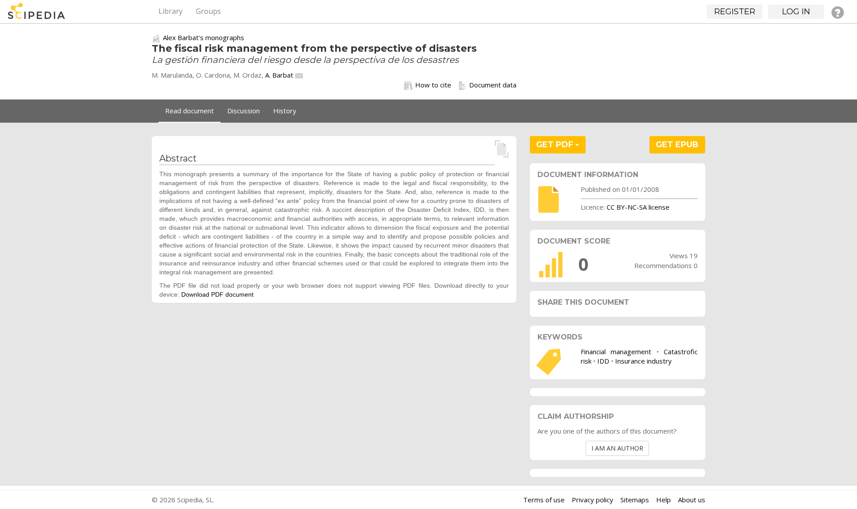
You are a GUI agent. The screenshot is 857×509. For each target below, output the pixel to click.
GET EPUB (677, 144)
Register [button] (734, 12)
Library (170, 11)
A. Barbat (279, 74)
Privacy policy (592, 499)
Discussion (243, 110)
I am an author (617, 448)
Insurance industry (643, 360)
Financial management (616, 351)
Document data (492, 84)
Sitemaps (634, 499)
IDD (603, 360)
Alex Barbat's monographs (203, 37)
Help (663, 499)
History (284, 110)
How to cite (433, 84)
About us (691, 499)
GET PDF (555, 144)
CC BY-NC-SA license (638, 207)
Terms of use (544, 499)
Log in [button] (796, 12)
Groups (208, 11)
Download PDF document (217, 294)
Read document (189, 110)
